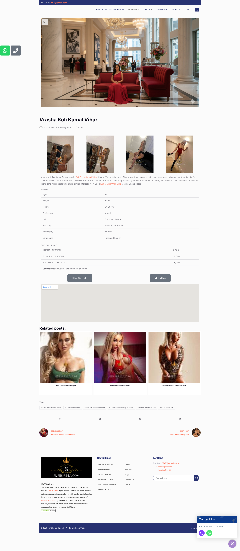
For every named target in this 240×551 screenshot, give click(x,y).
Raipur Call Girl (166, 407)
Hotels (147, 10)
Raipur (81, 127)
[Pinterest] (140, 419)
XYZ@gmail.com (59, 2)
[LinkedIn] (180, 419)
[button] (234, 519)
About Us (176, 10)
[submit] (196, 478)
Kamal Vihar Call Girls (110, 184)
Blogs (186, 10)
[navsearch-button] (197, 10)
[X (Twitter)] (100, 419)
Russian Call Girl (165, 470)
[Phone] (16, 51)
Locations (132, 10)
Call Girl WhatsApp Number (121, 407)
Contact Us (162, 10)
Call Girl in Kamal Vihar (86, 177)
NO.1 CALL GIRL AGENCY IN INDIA (110, 10)
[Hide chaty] (232, 544)
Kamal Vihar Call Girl (147, 407)
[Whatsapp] (5, 51)
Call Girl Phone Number (94, 407)
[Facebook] (59, 419)
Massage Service (165, 466)
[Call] (202, 533)
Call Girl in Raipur (72, 407)
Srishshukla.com (47, 500)
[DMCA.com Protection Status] (48, 510)
